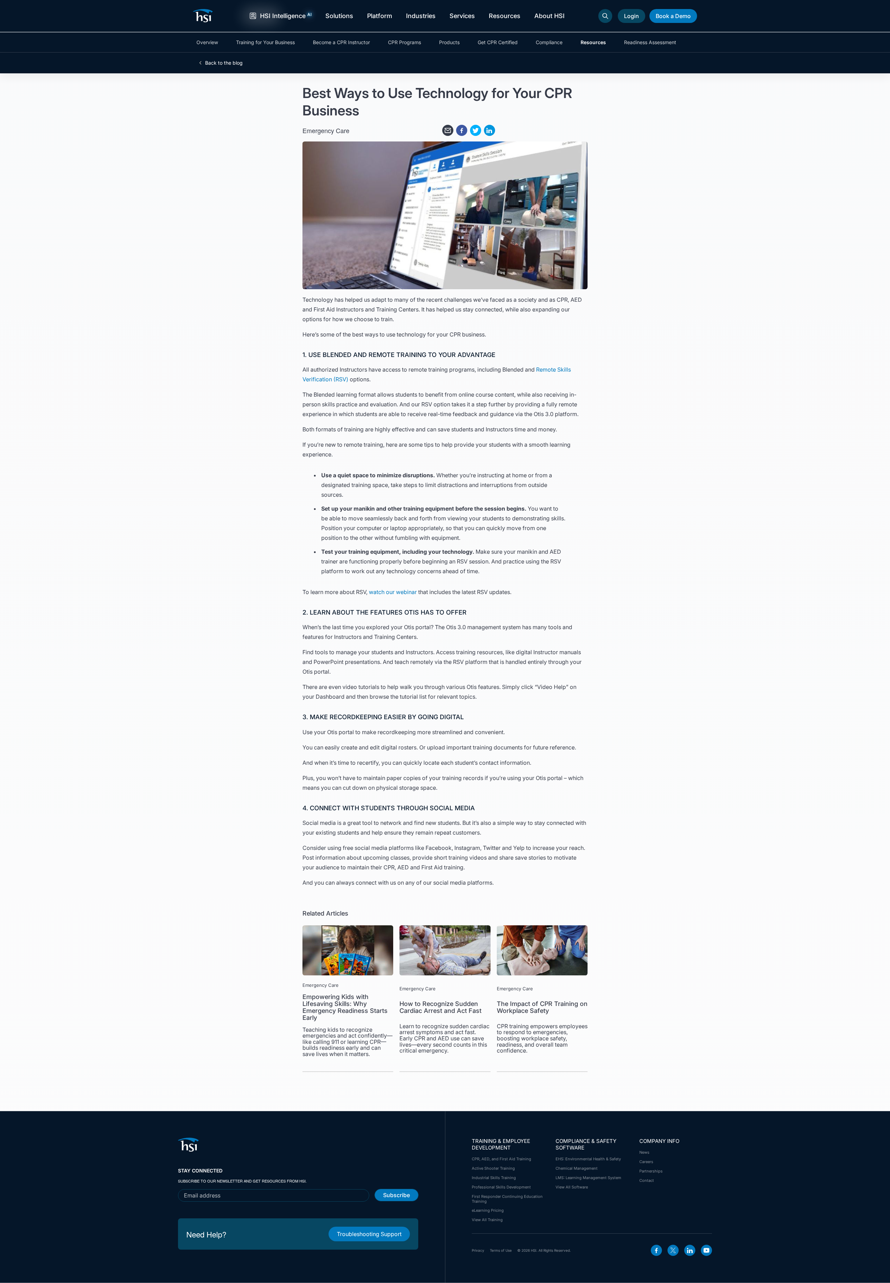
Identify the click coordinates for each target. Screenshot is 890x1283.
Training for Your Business (265, 42)
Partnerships (651, 1171)
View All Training (487, 1219)
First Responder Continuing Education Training (507, 1199)
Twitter (673, 1250)
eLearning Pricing (488, 1210)
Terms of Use (501, 1250)
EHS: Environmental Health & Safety (588, 1158)
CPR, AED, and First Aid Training (501, 1158)
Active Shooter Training (493, 1168)
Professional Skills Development (501, 1187)
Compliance (549, 42)
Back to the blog (224, 62)
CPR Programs (404, 42)
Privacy (478, 1250)
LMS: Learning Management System (588, 1177)
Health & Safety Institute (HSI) (204, 15)
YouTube (706, 1250)
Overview (207, 42)
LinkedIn (689, 1250)
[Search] (605, 16)
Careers (646, 1161)
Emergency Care (325, 130)
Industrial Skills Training (494, 1177)
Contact (646, 1180)
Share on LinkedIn (489, 130)
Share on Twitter (475, 130)
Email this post (447, 130)
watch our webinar (393, 591)
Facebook (656, 1250)
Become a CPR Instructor (341, 42)
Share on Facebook (461, 130)
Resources (593, 42)
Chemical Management (577, 1168)
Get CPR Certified (498, 42)
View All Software (572, 1187)
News (644, 1152)
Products (449, 42)
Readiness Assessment (650, 42)
